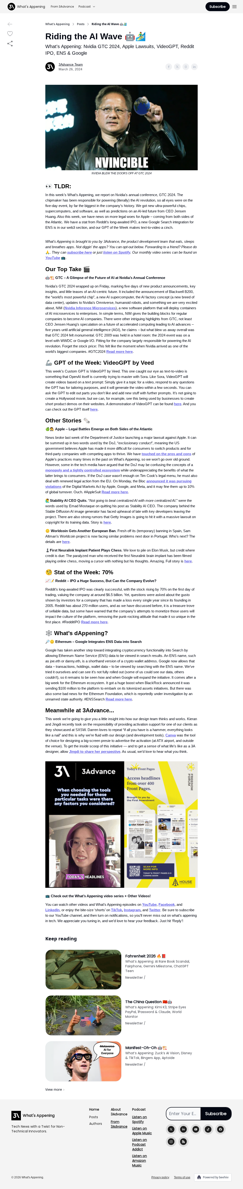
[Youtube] (196, 1129)
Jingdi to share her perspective (94, 751)
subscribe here (79, 252)
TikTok (116, 910)
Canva (170, 735)
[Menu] (234, 5)
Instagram (132, 910)
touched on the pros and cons (166, 454)
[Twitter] (171, 1129)
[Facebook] (220, 1129)
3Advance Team (71, 64)
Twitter (154, 910)
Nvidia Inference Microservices (90, 308)
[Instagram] (171, 1141)
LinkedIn (52, 910)
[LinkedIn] (183, 1129)
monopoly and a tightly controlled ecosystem (82, 470)
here (177, 404)
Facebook (167, 904)
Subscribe (218, 6)
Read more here (119, 352)
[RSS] (183, 1141)
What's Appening (57, 24)
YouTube (52, 258)
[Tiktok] (208, 1129)
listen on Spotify (116, 252)
